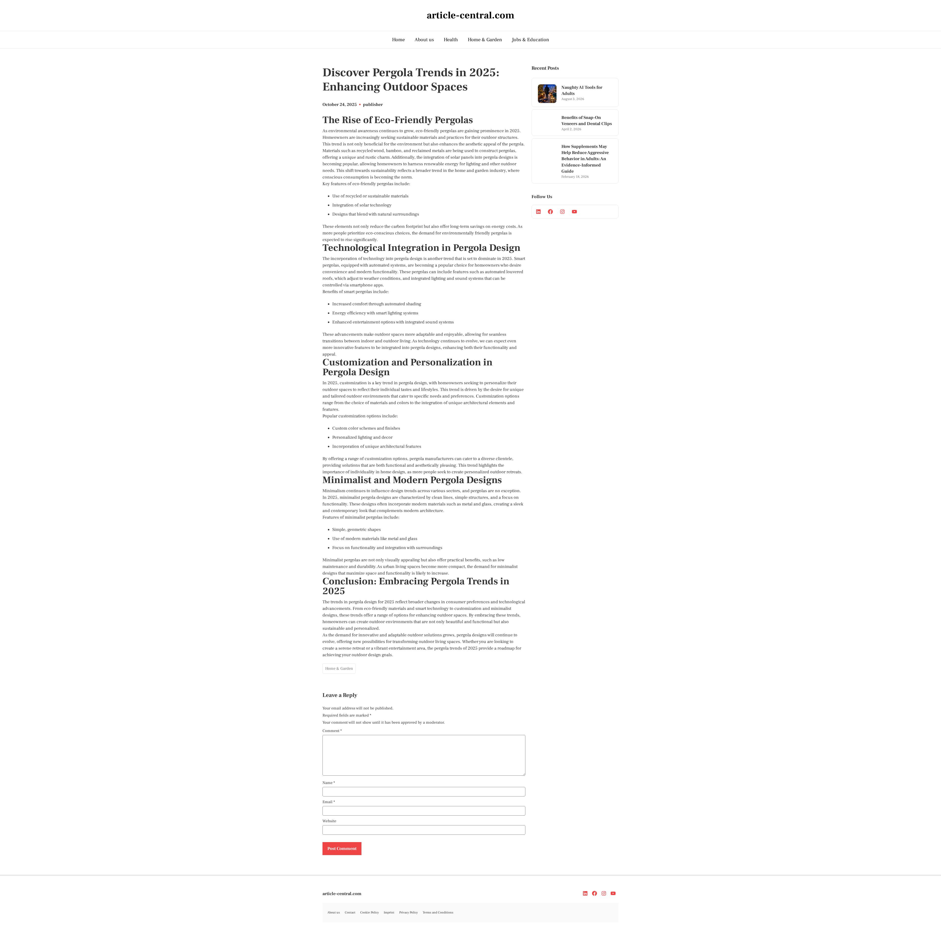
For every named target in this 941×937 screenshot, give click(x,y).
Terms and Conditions (438, 912)
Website (329, 821)
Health (451, 40)
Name (328, 782)
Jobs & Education (530, 40)
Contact (350, 912)
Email (328, 801)
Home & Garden (485, 40)
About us (424, 40)
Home (398, 40)
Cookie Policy (369, 912)
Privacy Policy (408, 912)
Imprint (389, 912)
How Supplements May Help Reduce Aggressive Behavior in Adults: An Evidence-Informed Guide (585, 159)
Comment (332, 730)
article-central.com (341, 894)
